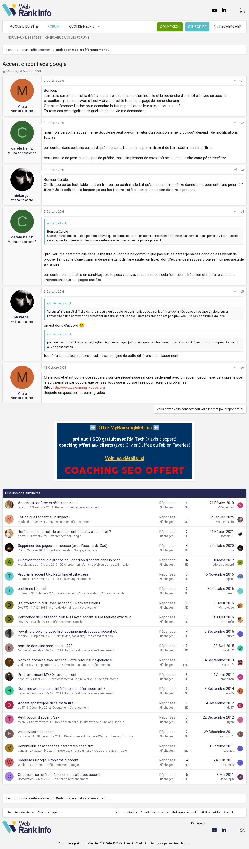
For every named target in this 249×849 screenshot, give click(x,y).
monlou (23, 636)
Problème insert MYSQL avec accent (47, 674)
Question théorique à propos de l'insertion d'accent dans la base (69, 560)
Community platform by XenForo (97, 843)
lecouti (22, 507)
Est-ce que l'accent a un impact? (44, 517)
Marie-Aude (226, 607)
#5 (242, 291)
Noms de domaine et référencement (73, 607)
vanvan (23, 750)
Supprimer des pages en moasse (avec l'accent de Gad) (62, 545)
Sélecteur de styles (20, 812)
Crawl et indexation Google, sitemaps (72, 550)
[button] (99, 27)
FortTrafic (227, 621)
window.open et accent (36, 732)
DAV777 (23, 607)
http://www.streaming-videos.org (79, 387)
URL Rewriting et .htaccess (75, 579)
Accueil (228, 812)
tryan (21, 722)
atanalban (227, 679)
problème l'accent (32, 589)
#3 (242, 170)
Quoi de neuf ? (82, 26)
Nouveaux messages (24, 37)
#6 (242, 367)
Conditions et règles (155, 812)
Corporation (26, 779)
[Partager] (235, 81)
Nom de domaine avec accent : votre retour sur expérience (65, 660)
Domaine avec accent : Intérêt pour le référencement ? (61, 688)
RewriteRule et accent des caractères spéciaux (55, 746)
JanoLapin (227, 779)
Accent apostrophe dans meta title (46, 703)
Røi (20, 550)
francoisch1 (26, 736)
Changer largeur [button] (48, 812)
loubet (230, 636)
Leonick (228, 750)
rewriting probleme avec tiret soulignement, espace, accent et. (67, 631)
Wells (22, 765)
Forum (53, 26)
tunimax (23, 579)
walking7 (228, 650)
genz (21, 536)
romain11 (227, 536)
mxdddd (23, 522)
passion (23, 679)
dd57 (21, 707)
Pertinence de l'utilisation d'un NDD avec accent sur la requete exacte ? (74, 617)
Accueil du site (24, 26)
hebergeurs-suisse (30, 693)
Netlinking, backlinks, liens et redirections (85, 636)
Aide (216, 812)
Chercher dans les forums (67, 37)
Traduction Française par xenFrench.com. (163, 843)
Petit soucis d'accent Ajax (38, 717)
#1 (242, 80)
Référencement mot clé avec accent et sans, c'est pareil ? (64, 531)
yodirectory (25, 665)
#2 (242, 123)
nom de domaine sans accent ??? (45, 646)
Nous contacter (126, 812)
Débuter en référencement (72, 522)
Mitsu (10, 71)
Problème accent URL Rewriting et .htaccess (53, 574)
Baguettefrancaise (30, 650)
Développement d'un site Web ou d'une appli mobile (94, 564)
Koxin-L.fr (228, 665)
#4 (242, 211)
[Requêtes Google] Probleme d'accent (48, 760)
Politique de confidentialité (191, 812)
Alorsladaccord (28, 564)
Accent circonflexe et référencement (47, 503)
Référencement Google (65, 536)
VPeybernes (226, 507)
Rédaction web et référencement (77, 507)
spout (230, 579)
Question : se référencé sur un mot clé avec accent (59, 774)
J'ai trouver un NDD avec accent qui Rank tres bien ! (59, 603)
